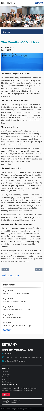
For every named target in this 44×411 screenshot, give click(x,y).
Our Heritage (6, 374)
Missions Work (6, 379)
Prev (6, 269)
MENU (40, 3)
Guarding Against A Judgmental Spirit (18, 325)
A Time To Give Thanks (12, 317)
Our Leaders (6, 377)
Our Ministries (6, 382)
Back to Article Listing (10, 275)
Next (38, 269)
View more (7, 329)
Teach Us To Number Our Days (15, 301)
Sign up (6, 395)
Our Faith (5, 372)
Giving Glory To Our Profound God (16, 309)
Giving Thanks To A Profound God (16, 293)
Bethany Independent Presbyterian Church (8, 3)
